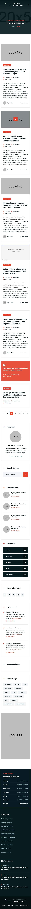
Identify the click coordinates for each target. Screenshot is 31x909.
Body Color (20, 704)
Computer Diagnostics (7, 833)
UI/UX (16, 568)
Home (13, 26)
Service (22, 692)
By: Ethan (10, 103)
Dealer (14, 700)
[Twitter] (12, 456)
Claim (16, 905)
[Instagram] (18, 595)
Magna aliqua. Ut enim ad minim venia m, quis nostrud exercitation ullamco (15, 205)
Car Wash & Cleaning (7, 841)
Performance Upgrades (8, 837)
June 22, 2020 (16, 496)
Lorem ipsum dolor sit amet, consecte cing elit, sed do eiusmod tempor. (15, 71)
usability (8, 688)
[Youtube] (21, 456)
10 (23, 413)
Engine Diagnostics (6, 819)
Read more (24, 103)
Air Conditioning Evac (7, 826)
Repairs (7, 696)
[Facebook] (9, 456)
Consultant (16, 556)
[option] (15, 186)
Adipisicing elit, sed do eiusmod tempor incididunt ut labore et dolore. (14, 138)
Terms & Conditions (7, 905)
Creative (16, 562)
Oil (6, 700)
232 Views (7, 77)
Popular (7, 684)
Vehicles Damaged (6, 822)
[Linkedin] (15, 456)
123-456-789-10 (18, 5)
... (19, 413)
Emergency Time (6, 852)
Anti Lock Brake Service (7, 830)
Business (6, 65)
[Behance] (18, 456)
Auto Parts (18, 696)
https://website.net (17, 618)
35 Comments (16, 77)
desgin (17, 684)
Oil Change (8, 704)
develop (18, 688)
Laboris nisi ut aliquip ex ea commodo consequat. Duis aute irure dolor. (14, 271)
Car (14, 692)
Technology (16, 574)
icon (6, 692)
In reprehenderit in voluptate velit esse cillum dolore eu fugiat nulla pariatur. (15, 321)
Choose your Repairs (7, 844)
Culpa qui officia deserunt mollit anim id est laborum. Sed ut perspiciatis (14, 395)
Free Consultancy (6, 848)
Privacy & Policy (24, 905)
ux (25, 684)
